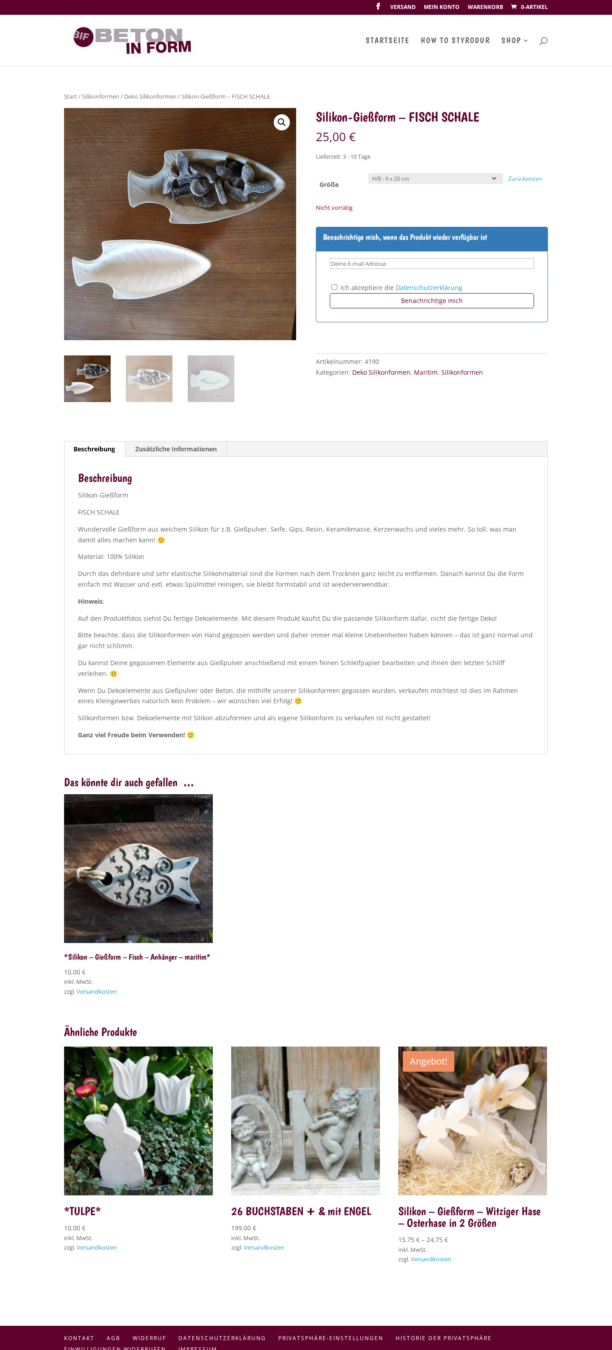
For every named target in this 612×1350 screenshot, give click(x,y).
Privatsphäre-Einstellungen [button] (331, 1338)
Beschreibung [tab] (94, 449)
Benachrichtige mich (432, 300)
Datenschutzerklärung (429, 287)
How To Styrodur (455, 41)
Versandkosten (97, 991)
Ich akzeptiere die (400, 287)
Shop (511, 41)
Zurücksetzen (525, 178)
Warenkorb (485, 7)
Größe (329, 184)
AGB (114, 1338)
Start (70, 96)
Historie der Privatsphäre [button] (444, 1338)
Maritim (426, 372)
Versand (403, 7)
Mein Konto (442, 7)
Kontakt (79, 1338)
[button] (282, 122)
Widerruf (149, 1338)
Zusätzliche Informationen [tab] (176, 449)
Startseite (387, 41)
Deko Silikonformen (150, 96)
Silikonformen (100, 96)
